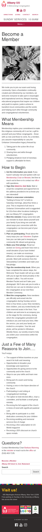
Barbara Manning (31, 448)
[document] (21, 254)
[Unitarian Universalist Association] (11, 510)
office (37, 180)
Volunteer (27, 237)
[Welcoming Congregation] (26, 510)
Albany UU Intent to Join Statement (16, 464)
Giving (17, 14)
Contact (26, 14)
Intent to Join (20, 186)
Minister (27, 178)
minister (10, 450)
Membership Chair (14, 178)
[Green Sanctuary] (35, 510)
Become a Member (9, 461)
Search (35, 14)
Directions (8, 14)
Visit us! (9, 490)
